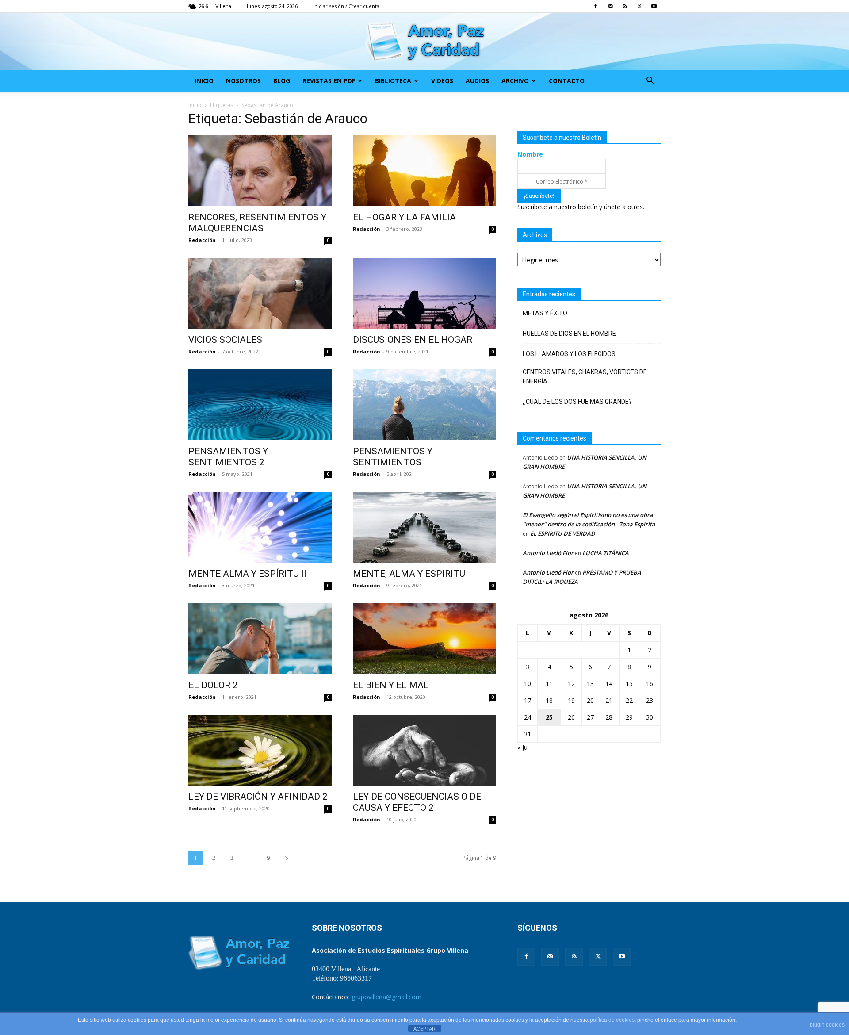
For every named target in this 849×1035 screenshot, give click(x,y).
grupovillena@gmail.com (386, 997)
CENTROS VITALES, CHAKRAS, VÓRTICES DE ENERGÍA (585, 376)
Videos (442, 81)
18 (549, 700)
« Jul (523, 747)
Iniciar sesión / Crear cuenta (346, 6)
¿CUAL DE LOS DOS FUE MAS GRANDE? (577, 401)
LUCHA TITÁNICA (605, 553)
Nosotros (243, 81)
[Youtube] (654, 6)
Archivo (515, 81)
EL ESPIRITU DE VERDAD (562, 533)
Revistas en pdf (328, 81)
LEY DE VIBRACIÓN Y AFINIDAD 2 (258, 796)
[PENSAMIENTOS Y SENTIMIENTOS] (424, 404)
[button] (650, 81)
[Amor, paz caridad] (424, 42)
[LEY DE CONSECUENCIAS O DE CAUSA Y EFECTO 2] (424, 750)
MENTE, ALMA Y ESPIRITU (409, 573)
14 (608, 683)
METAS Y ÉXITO (545, 313)
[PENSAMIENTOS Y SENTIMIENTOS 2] (260, 404)
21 (608, 700)
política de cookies (612, 1020)
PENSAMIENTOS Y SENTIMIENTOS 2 (228, 457)
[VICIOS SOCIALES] (260, 293)
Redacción (202, 240)
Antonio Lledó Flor (548, 553)
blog (281, 81)
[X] (639, 6)
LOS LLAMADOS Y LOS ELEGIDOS (569, 353)
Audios (477, 81)
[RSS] (624, 6)
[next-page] (286, 858)
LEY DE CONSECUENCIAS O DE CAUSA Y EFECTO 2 (417, 802)
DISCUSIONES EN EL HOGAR (412, 339)
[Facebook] (595, 6)
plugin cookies (827, 1025)
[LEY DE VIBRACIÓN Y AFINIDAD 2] (260, 750)
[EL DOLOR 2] (260, 638)
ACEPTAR (424, 1028)
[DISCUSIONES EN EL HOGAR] (424, 293)
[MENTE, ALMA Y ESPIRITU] (424, 527)
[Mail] (610, 6)
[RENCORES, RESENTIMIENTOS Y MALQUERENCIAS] (260, 170)
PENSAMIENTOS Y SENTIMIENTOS (392, 457)
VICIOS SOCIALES (225, 339)
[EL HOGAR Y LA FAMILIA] (424, 170)
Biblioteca (393, 81)
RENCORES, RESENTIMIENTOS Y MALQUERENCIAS (257, 223)
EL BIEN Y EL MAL (391, 685)
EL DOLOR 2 (213, 685)
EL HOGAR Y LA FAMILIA (404, 217)
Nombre (530, 154)
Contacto (567, 81)
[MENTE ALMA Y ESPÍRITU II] (260, 527)
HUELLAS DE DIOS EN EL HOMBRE (569, 333)
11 (549, 683)
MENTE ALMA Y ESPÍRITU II (247, 573)
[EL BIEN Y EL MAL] (424, 638)
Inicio (204, 81)
